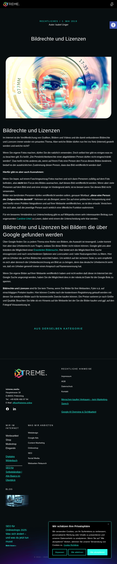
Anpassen (59, 552)
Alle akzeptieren (97, 552)
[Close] (108, 524)
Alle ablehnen (77, 552)
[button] (113, 25)
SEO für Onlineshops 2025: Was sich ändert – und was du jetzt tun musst (17, 534)
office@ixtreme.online (22, 403)
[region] (80, 540)
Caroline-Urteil (24, 218)
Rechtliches (49, 21)
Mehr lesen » (11, 546)
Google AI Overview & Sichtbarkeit (78, 412)
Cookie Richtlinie (71, 545)
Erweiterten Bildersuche (46, 250)
